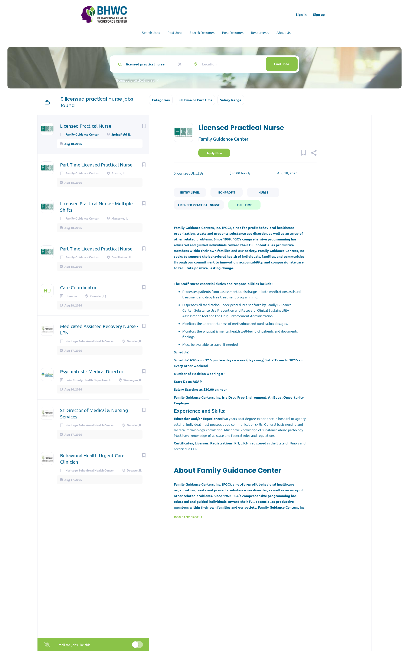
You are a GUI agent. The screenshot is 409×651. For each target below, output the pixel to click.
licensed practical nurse (135, 80)
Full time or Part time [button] (194, 100)
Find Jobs (281, 64)
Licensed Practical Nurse (85, 126)
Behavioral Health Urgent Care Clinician (92, 458)
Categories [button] (161, 100)
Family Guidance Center (223, 139)
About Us (284, 32)
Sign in (301, 14)
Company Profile (188, 517)
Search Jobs (151, 32)
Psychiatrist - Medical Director (91, 371)
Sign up (319, 14)
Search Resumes (202, 32)
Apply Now (214, 153)
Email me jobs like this (73, 644)
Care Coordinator (78, 287)
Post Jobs (174, 32)
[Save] (144, 125)
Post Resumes (232, 32)
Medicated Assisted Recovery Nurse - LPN (99, 329)
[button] (314, 153)
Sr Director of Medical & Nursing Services (94, 413)
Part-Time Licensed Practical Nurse (96, 164)
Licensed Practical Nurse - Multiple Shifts (96, 207)
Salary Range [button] (230, 100)
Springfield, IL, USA (188, 173)
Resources (258, 32)
